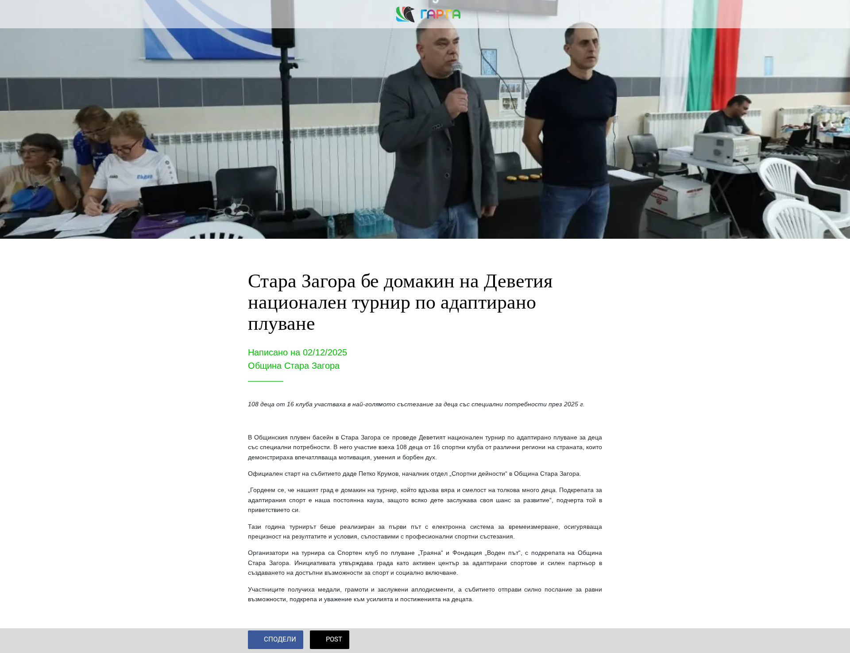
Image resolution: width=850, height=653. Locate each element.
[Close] (17, 14)
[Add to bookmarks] (591, 640)
